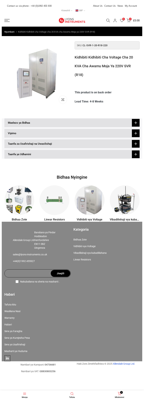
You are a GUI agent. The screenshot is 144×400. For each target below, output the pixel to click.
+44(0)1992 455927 (24, 261)
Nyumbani (9, 32)
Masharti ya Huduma (15, 351)
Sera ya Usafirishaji (14, 344)
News (120, 6)
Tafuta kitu (10, 304)
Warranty (9, 317)
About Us (98, 6)
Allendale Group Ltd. (124, 363)
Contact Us (110, 6)
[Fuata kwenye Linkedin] (7, 358)
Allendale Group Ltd (23, 240)
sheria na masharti (48, 281)
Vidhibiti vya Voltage (84, 246)
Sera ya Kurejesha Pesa (17, 337)
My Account (131, 6)
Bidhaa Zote (80, 239)
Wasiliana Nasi (12, 311)
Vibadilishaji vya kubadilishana (90, 252)
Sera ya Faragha (13, 331)
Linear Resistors (82, 259)
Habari (8, 324)
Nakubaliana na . (40, 281)
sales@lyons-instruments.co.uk (30, 254)
